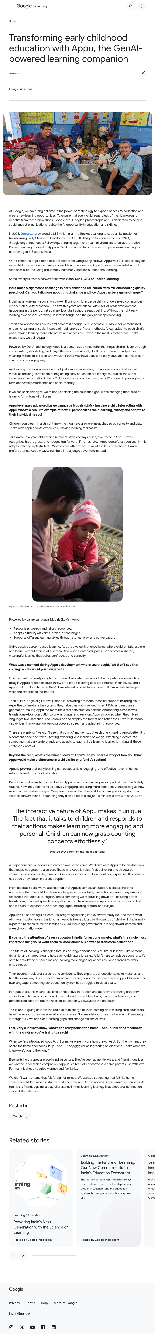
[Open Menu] (10, 6)
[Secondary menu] (141, 6)
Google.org (29, 234)
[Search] (130, 6)
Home (12, 21)
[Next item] (23, 1255)
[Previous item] (13, 1255)
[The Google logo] (16, 1289)
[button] (143, 73)
